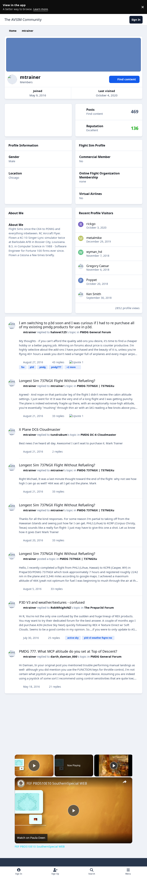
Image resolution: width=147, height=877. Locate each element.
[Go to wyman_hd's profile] (80, 252)
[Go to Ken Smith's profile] (80, 294)
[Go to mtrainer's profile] (12, 325)
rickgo (91, 223)
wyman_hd (94, 251)
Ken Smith (93, 294)
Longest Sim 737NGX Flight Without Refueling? (57, 380)
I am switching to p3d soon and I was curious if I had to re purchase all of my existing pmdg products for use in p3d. (76, 325)
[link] (21, 783)
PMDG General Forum (95, 332)
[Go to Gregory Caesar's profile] (80, 266)
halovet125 (59, 332)
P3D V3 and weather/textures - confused (52, 602)
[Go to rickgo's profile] (80, 224)
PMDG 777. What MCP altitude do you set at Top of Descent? (68, 651)
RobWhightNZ (61, 607)
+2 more (71, 367)
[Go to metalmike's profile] (80, 238)
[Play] (114, 765)
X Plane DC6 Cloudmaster (39, 429)
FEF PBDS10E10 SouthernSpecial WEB (57, 783)
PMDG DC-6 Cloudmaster (98, 434)
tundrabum (59, 434)
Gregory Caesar (97, 266)
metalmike (94, 237)
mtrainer (29, 332)
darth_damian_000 (64, 656)
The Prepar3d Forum (99, 607)
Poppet (91, 280)
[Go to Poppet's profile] (80, 280)
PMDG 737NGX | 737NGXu (95, 386)
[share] (124, 781)
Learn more (7, 7)
